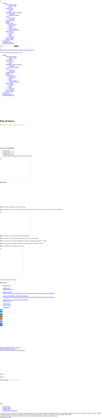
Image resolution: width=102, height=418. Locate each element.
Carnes (7, 16)
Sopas (10, 7)
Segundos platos (7, 408)
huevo (23, 350)
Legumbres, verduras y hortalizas (14, 12)
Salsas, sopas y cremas (11, 4)
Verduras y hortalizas (14, 15)
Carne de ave (12, 18)
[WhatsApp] (51, 315)
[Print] (51, 322)
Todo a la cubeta (10, 39)
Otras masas (12, 36)
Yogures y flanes (13, 28)
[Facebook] (51, 310)
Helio (3, 124)
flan (21, 350)
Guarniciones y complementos (10, 410)
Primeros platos (6, 406)
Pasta (10, 11)
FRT (10, 417)
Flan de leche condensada (10, 347)
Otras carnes (12, 19)
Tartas (10, 27)
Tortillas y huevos (10, 20)
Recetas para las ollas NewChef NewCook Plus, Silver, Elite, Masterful (17, 50)
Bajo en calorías (10, 38)
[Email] (51, 320)
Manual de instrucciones (8, 43)
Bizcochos (11, 26)
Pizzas (10, 35)
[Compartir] (51, 325)
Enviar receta (6, 40)
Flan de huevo (7, 349)
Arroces (11, 10)
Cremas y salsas (12, 5)
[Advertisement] (51, 107)
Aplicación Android (7, 42)
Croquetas (11, 32)
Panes (10, 34)
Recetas (5, 3)
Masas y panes (9, 31)
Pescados (8, 22)
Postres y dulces (10, 23)
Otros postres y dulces (14, 30)
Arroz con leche (13, 24)
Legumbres (11, 14)
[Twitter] (51, 313)
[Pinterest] (51, 318)
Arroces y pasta (9, 8)
